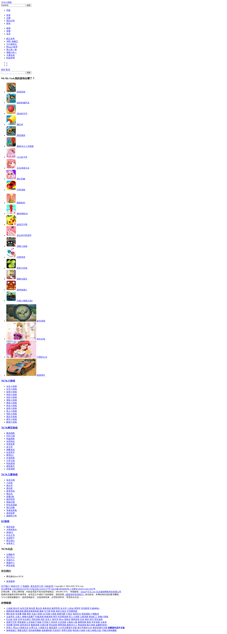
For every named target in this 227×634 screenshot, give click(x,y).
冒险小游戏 (11, 400)
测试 (87, 619)
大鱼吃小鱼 (72, 622)
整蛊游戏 (48, 617)
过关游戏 (62, 622)
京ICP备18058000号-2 (61, 589)
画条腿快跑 (47, 630)
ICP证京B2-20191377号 (40, 589)
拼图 (24, 614)
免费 (8, 31)
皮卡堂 (9, 447)
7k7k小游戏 (6, 2)
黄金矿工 (93, 617)
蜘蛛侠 (96, 614)
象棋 (41, 611)
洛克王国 (10, 480)
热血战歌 (10, 438)
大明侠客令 (11, 529)
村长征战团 (11, 505)
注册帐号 (10, 554)
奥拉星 (9, 488)
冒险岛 (67, 619)
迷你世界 (10, 513)
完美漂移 (10, 469)
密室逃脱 (86, 614)
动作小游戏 (11, 397)
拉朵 (82, 619)
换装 (89, 622)
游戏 (5, 521)
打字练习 (46, 622)
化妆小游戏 (37, 614)
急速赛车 (41, 375)
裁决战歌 (10, 433)
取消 (8, 69)
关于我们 (5, 586)
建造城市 (53, 628)
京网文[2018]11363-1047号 (83, 589)
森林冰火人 (72, 625)
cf (91, 614)
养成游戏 (82, 625)
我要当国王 (22, 630)
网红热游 (10, 614)
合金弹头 (10, 617)
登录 (8, 15)
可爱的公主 (42, 357)
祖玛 (91, 619)
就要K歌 (10, 496)
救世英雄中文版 (100, 628)
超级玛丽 (61, 614)
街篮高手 (10, 452)
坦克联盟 (10, 458)
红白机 (9, 619)
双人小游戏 (11, 411)
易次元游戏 (11, 416)
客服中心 (10, 563)
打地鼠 (38, 622)
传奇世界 (10, 444)
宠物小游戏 (103, 617)
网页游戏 (9, 427)
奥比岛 (9, 494)
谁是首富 (10, 527)
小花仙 (9, 483)
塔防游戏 (36, 619)
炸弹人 (9, 628)
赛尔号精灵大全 (84, 628)
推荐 (8, 28)
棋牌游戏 (10, 611)
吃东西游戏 (63, 617)
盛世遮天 (10, 466)
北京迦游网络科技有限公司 (108, 592)
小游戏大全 (43, 628)
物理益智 (75, 619)
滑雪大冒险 (66, 630)
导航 (8, 10)
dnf (44, 614)
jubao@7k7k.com (88, 592)
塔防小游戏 (11, 414)
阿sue (61, 619)
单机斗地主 (61, 611)
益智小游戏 (11, 392)
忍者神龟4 (94, 608)
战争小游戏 (11, 408)
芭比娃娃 (53, 625)
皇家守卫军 (11, 622)
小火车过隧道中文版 (67, 628)
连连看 (18, 614)
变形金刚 (98, 619)
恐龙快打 (57, 630)
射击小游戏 (11, 405)
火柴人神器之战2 (93, 630)
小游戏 (8, 380)
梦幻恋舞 (10, 507)
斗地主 (69, 614)
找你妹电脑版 (34, 630)
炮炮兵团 (10, 502)
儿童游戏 (9, 474)
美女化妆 (41, 339)
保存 (3, 69)
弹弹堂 (77, 608)
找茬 (42, 619)
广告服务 (25, 586)
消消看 (9, 625)
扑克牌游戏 (72, 611)
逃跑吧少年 (11, 516)
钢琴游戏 (62, 625)
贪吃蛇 (16, 625)
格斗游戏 (91, 625)
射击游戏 (41, 321)
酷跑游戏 (35, 625)
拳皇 (29, 614)
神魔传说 (10, 449)
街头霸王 (27, 619)
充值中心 (10, 560)
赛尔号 (9, 485)
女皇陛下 (10, 538)
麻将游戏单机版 (31, 611)
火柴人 (18, 617)
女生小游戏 (11, 386)
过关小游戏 (11, 389)
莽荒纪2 (10, 455)
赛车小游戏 (11, 419)
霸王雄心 (10, 540)
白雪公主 (33, 628)
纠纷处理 (49, 586)
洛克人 (48, 619)
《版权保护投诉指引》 (74, 594)
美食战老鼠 (11, 510)
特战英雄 (10, 463)
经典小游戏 (51, 614)
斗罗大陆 (10, 461)
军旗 (53, 611)
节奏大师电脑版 (109, 630)
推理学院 (10, 499)
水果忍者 (44, 625)
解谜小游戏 (11, 422)
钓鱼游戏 (39, 617)
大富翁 (103, 622)
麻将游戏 (19, 611)
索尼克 (55, 619)
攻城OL (9, 532)
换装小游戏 (11, 403)
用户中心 (10, 557)
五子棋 (47, 611)
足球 (20, 619)
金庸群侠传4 (101, 625)
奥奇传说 (10, 491)
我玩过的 (10, 21)
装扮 (8, 23)
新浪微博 (10, 581)
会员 (8, 34)
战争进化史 (25, 625)
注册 (8, 18)
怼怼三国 (10, 436)
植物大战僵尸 (28, 617)
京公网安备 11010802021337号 (15, 589)
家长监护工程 (37, 586)
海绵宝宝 (77, 614)
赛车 (55, 617)
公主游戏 (30, 622)
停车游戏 (95, 622)
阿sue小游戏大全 (21, 628)
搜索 (28, 5)
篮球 (15, 619)
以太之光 (10, 535)
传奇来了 (10, 543)
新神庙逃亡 (11, 630)
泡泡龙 (54, 622)
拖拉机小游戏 (79, 630)
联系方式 (15, 586)
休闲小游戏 (11, 394)
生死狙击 (10, 441)
